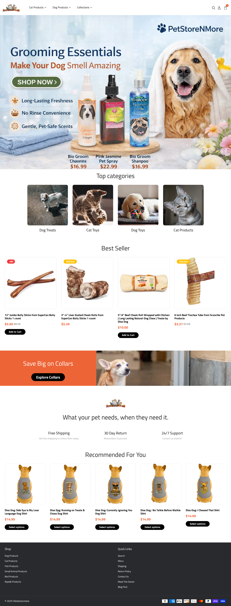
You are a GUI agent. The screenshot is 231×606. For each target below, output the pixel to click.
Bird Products (11, 576)
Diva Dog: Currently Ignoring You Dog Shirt (113, 512)
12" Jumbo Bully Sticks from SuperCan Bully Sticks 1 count (30, 316)
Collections (83, 7)
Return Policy (124, 571)
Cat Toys (92, 230)
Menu (121, 561)
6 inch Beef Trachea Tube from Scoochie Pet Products (199, 316)
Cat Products (36, 7)
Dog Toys (138, 230)
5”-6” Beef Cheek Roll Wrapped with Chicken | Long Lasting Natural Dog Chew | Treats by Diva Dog (144, 318)
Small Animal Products (16, 571)
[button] (213, 7)
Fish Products (11, 566)
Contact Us (123, 576)
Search (121, 556)
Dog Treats (47, 230)
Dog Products (60, 7)
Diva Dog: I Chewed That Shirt (203, 510)
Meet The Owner (126, 582)
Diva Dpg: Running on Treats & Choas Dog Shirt (67, 512)
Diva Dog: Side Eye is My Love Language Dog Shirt (22, 512)
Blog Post (122, 587)
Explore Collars (48, 377)
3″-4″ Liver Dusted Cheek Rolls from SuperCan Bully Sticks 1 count (82, 316)
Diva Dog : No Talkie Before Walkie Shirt (160, 512)
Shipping (122, 566)
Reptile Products (13, 582)
